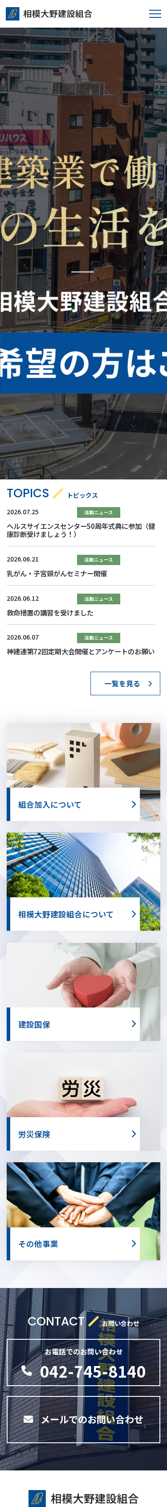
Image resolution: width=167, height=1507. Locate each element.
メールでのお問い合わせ (92, 1419)
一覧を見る (122, 683)
